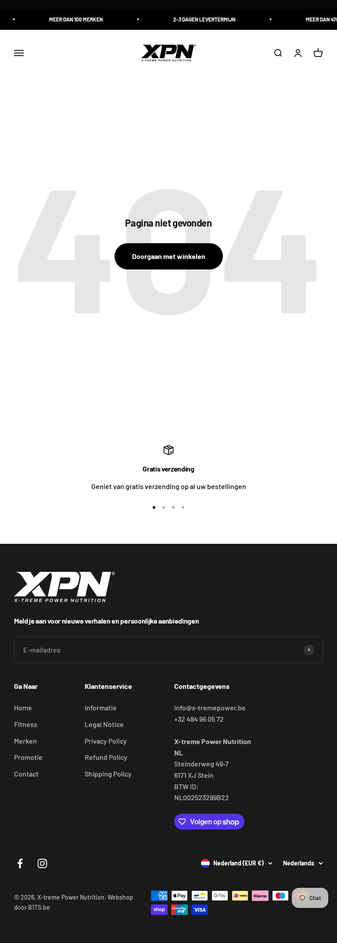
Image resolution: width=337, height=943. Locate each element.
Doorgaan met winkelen (168, 256)
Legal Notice (104, 724)
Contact (26, 773)
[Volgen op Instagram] (42, 863)
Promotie (28, 757)
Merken (25, 741)
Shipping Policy (108, 773)
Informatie (101, 707)
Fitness (25, 724)
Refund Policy (106, 757)
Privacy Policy (106, 741)
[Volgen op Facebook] (20, 863)
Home (23, 707)
